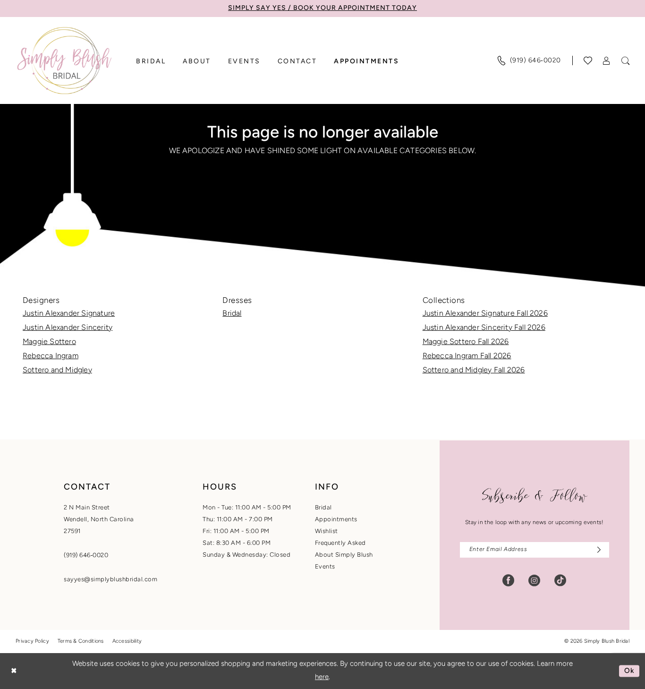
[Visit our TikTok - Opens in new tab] (560, 580)
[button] (606, 61)
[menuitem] (529, 60)
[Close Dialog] (14, 671)
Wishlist (326, 531)
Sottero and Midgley (57, 370)
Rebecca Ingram (50, 356)
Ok (629, 670)
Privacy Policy (32, 641)
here (322, 677)
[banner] (64, 60)
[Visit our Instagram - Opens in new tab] (534, 580)
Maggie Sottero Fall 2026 (466, 342)
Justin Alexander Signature (69, 314)
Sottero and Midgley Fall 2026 (474, 370)
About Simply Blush (344, 555)
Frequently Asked (340, 543)
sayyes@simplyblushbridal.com (110, 580)
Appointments (336, 520)
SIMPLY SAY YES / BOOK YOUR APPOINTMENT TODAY (322, 8)
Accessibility (127, 641)
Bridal (231, 314)
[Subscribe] (597, 550)
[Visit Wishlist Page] (588, 60)
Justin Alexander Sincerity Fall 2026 (484, 328)
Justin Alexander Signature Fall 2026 (485, 314)
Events (325, 567)
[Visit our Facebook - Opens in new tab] (508, 580)
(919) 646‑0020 (86, 555)
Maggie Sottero (49, 342)
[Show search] (625, 61)
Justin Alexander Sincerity (67, 328)
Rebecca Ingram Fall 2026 (467, 356)
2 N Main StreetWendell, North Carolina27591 (99, 519)
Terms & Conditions (81, 641)
